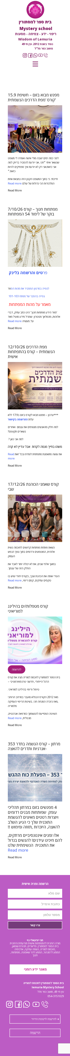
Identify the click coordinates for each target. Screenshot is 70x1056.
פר (27, 272)
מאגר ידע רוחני (35, 969)
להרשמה (16, 669)
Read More (15, 190)
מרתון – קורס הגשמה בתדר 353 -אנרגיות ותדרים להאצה (34, 746)
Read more (15, 183)
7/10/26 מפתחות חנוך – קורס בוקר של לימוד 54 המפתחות (33, 211)
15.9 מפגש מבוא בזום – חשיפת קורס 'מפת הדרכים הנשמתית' (33, 97)
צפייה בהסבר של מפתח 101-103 (26, 296)
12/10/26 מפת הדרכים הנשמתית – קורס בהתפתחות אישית (31, 351)
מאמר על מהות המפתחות (29, 304)
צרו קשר (35, 925)
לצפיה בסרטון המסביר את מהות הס (30, 288)
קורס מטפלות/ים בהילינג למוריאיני (28, 608)
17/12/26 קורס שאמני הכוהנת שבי (33, 486)
